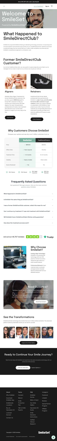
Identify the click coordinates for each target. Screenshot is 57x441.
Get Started (10, 117)
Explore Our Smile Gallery (28, 343)
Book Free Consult (41, 301)
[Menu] (4, 6)
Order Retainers (37, 119)
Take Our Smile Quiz (23, 367)
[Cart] (52, 6)
